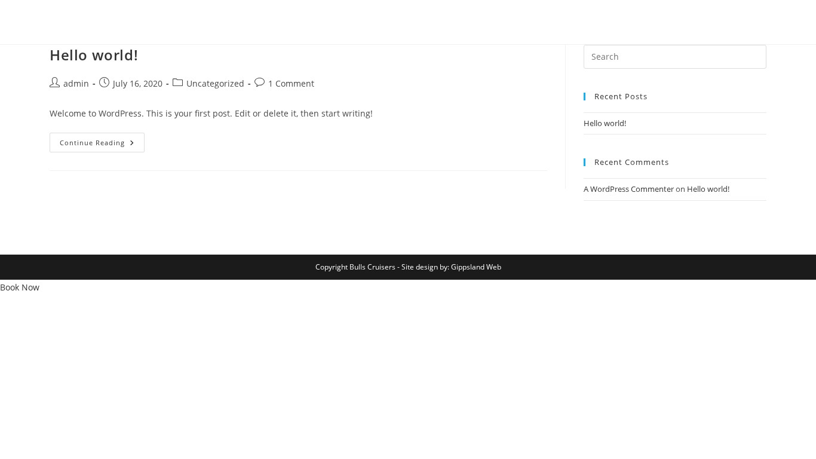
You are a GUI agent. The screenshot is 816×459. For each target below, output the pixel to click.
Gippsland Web (476, 267)
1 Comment (291, 83)
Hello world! (94, 55)
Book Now (19, 287)
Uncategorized (215, 83)
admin (76, 83)
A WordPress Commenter (629, 188)
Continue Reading (102, 144)
